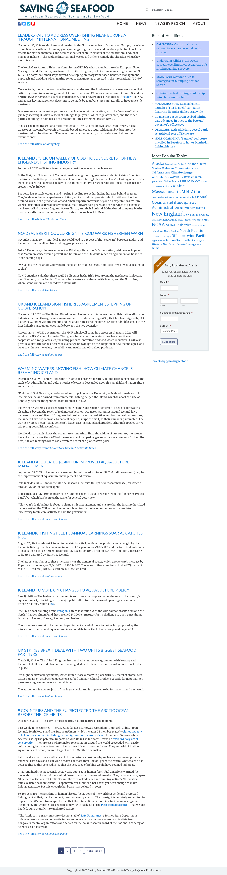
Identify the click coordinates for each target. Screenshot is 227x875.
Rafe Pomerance (91, 815)
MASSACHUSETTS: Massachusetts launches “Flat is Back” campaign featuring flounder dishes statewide (179, 107)
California (158, 172)
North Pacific (191, 230)
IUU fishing (157, 187)
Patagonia (63, 611)
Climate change (181, 172)
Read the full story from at (57, 448)
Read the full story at (37, 290)
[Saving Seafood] (67, 17)
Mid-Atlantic (194, 191)
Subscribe (168, 341)
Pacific (201, 236)
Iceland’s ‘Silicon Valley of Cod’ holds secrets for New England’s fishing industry (77, 160)
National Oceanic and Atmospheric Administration (180, 202)
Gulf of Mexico (190, 181)
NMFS (205, 219)
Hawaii (204, 181)
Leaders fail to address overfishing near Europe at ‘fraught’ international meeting (73, 37)
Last (183, 305)
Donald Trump (193, 176)
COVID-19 (176, 177)
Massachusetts (166, 191)
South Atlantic (186, 240)
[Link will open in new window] (19, 24)
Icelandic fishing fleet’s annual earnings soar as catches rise (80, 535)
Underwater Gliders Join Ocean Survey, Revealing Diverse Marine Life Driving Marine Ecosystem (181, 64)
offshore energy (161, 236)
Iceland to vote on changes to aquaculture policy (73, 590)
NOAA (158, 224)
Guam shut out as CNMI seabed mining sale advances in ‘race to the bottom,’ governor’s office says (180, 120)
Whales (176, 244)
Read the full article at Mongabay (39, 144)
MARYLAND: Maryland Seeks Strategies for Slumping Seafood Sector (177, 80)
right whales (158, 240)
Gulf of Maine (171, 181)
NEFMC (184, 207)
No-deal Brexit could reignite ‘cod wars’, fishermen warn (80, 233)
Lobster (167, 186)
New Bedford (197, 207)
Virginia (200, 241)
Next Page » (94, 850)
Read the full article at (42, 219)
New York (196, 220)
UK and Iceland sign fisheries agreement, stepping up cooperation (74, 306)
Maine (179, 186)
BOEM (195, 168)
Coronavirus (160, 177)
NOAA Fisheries (178, 225)
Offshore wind (183, 236)
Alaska (158, 163)
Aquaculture (171, 164)
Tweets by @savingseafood (170, 361)
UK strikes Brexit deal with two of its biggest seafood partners (77, 652)
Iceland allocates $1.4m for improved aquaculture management (73, 463)
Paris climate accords (114, 804)
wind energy (188, 244)
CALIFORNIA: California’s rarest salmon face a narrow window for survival (179, 48)
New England (168, 214)
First (162, 305)
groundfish (157, 181)
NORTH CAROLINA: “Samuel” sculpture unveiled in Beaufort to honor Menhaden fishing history (182, 142)
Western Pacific (162, 244)
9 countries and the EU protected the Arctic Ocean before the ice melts (74, 712)
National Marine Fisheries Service (171, 197)
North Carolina (171, 231)
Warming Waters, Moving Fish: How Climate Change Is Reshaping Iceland (75, 370)
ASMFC (182, 164)
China (167, 173)
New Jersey (184, 219)
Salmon (171, 240)
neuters (127, 96)
